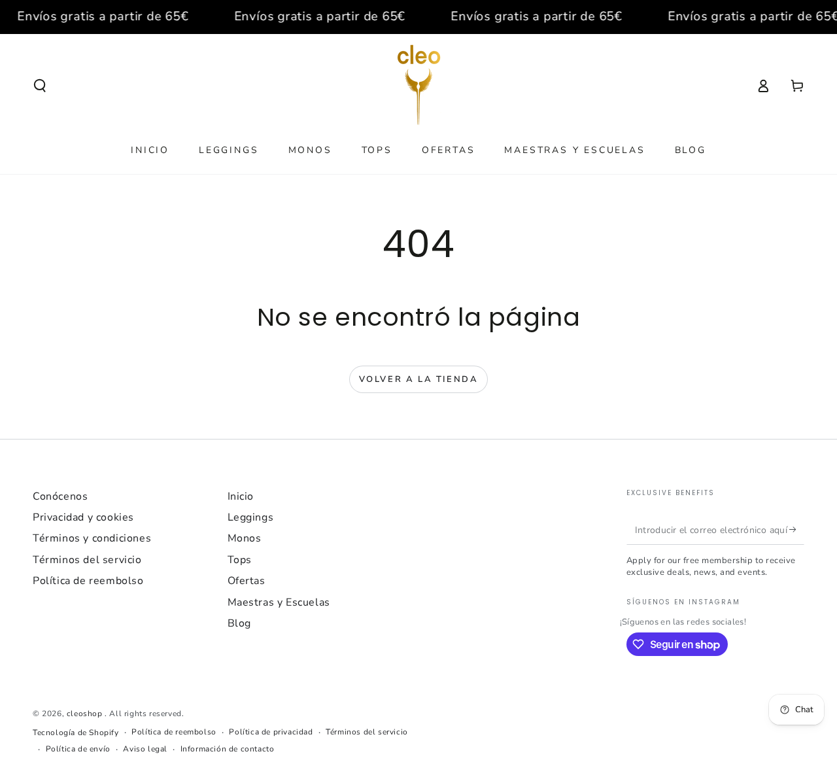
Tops (240, 560)
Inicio (241, 496)
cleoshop (86, 713)
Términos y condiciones (92, 538)
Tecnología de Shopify (76, 732)
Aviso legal (145, 749)
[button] (40, 85)
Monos (245, 538)
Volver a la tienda (419, 379)
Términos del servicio (87, 560)
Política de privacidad (271, 732)
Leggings (251, 517)
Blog (239, 623)
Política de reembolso (88, 581)
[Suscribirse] (796, 529)
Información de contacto (227, 749)
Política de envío (78, 749)
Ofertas (246, 581)
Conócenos (60, 496)
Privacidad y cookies (83, 517)
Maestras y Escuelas (279, 602)
